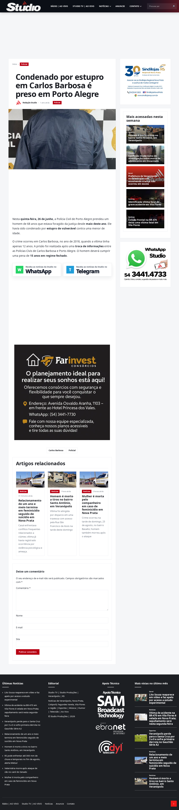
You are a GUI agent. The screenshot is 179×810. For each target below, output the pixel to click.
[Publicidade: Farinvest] (62, 392)
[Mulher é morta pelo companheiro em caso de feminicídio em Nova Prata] (94, 480)
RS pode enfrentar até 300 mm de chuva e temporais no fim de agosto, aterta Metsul (22, 759)
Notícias (104, 6)
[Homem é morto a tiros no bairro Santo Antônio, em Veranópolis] (62, 480)
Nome (19, 615)
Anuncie (120, 6)
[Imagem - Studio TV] (145, 263)
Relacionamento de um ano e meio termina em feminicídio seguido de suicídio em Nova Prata (29, 510)
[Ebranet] (110, 729)
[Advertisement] (89, 33)
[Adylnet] (110, 747)
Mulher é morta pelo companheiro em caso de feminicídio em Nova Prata (93, 504)
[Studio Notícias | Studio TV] (23, 6)
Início (14, 64)
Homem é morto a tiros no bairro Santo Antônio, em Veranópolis (61, 501)
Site (18, 639)
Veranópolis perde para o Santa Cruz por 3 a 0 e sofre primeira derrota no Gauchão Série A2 (22, 725)
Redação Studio (30, 102)
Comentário (23, 588)
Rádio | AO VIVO (59, 6)
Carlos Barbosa (56, 450)
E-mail (19, 627)
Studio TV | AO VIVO (83, 6)
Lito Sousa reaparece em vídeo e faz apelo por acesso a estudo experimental (22, 696)
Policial (24, 64)
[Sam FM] (110, 705)
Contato (134, 6)
